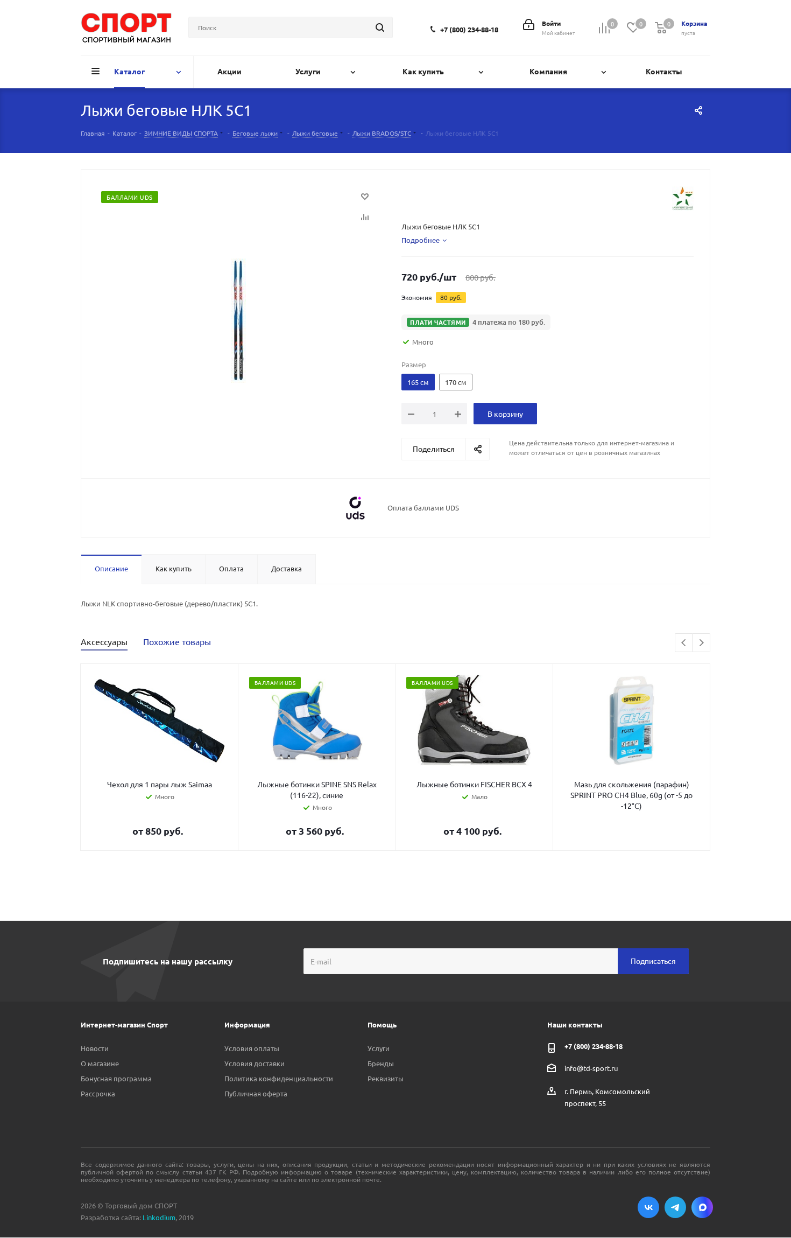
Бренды (381, 1063)
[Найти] (380, 27)
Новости (95, 1048)
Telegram (675, 1207)
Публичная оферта (255, 1093)
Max (702, 1207)
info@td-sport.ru (591, 1067)
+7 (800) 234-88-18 (469, 29)
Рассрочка (98, 1093)
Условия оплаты (251, 1048)
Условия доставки (254, 1063)
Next (701, 643)
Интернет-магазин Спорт (124, 1024)
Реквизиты (386, 1078)
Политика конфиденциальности (278, 1078)
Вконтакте (648, 1207)
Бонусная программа (116, 1078)
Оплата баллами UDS (423, 507)
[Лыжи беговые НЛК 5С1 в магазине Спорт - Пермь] (238, 319)
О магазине (100, 1063)
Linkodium (159, 1217)
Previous (684, 643)
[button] (475, 322)
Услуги (379, 1048)
